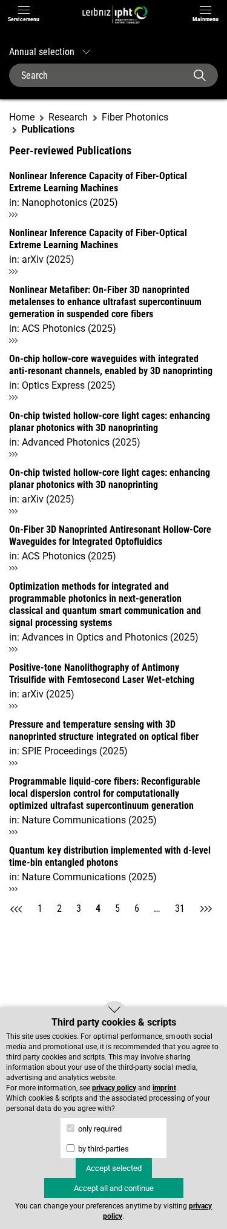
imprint (164, 1088)
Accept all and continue (114, 1188)
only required (99, 1128)
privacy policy (114, 1088)
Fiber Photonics (135, 117)
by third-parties (102, 1148)
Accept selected (114, 1168)
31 (180, 908)
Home (22, 117)
